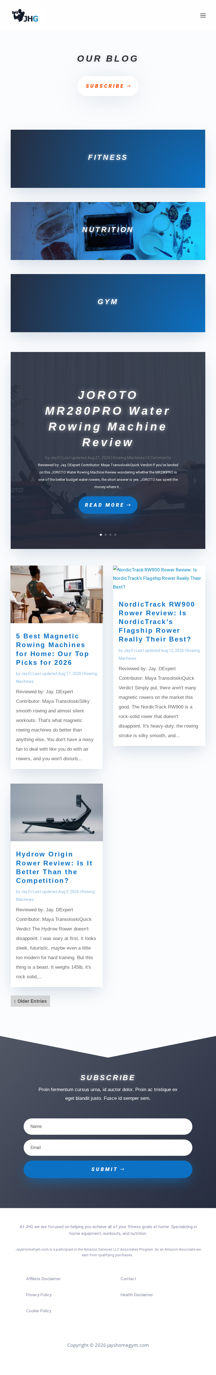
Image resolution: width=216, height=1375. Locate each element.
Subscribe (105, 86)
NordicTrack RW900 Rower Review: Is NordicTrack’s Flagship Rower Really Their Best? (157, 621)
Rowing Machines (129, 458)
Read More (105, 505)
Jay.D (55, 458)
